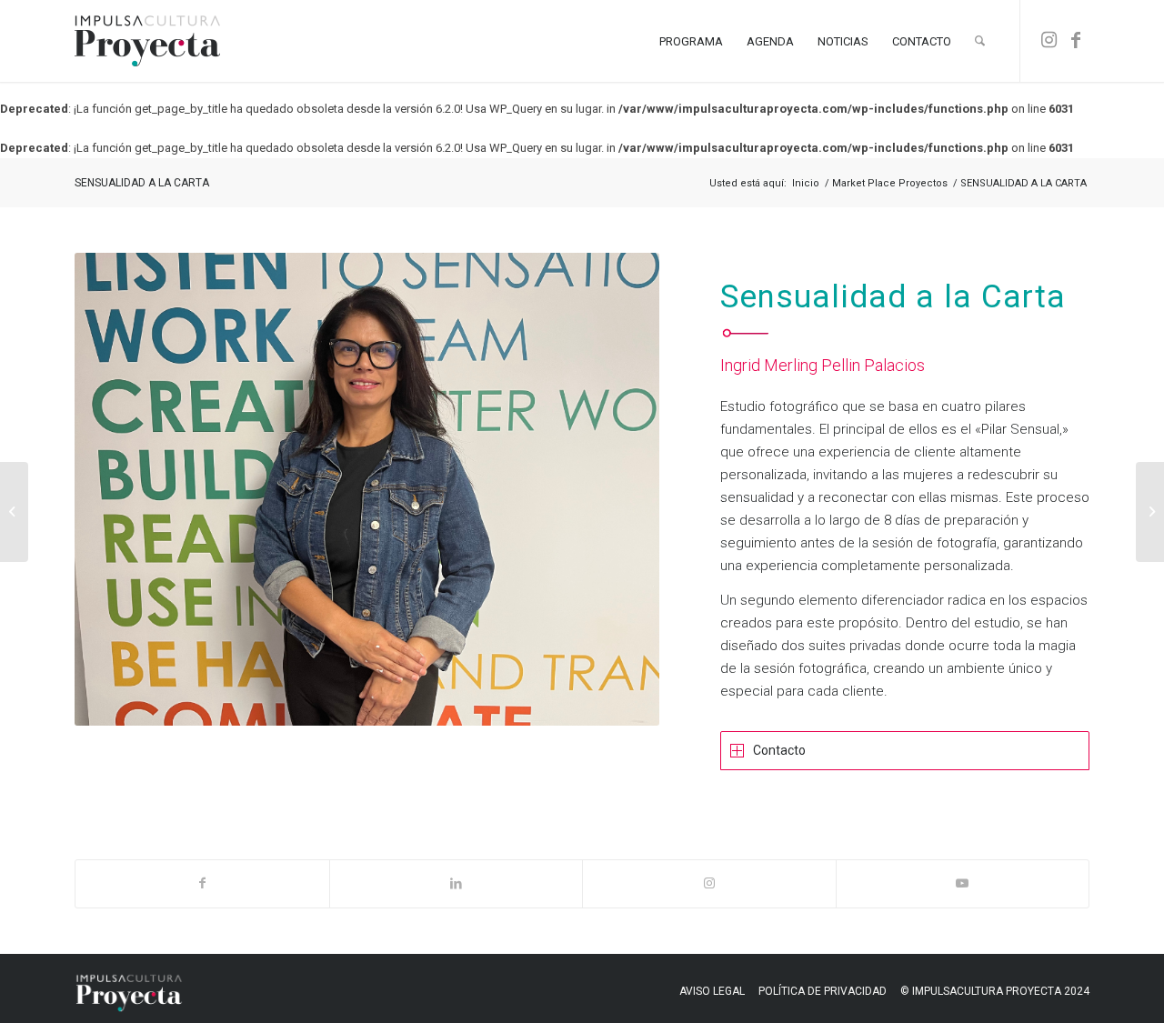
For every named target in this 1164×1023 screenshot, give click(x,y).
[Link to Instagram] (1048, 40)
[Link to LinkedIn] (456, 883)
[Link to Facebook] (1075, 40)
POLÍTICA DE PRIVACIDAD (822, 991)
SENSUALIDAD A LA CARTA (142, 182)
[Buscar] (980, 41)
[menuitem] (691, 41)
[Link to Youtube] (963, 883)
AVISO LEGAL (712, 991)
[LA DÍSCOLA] (1150, 512)
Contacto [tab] (779, 750)
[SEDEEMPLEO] (14, 512)
